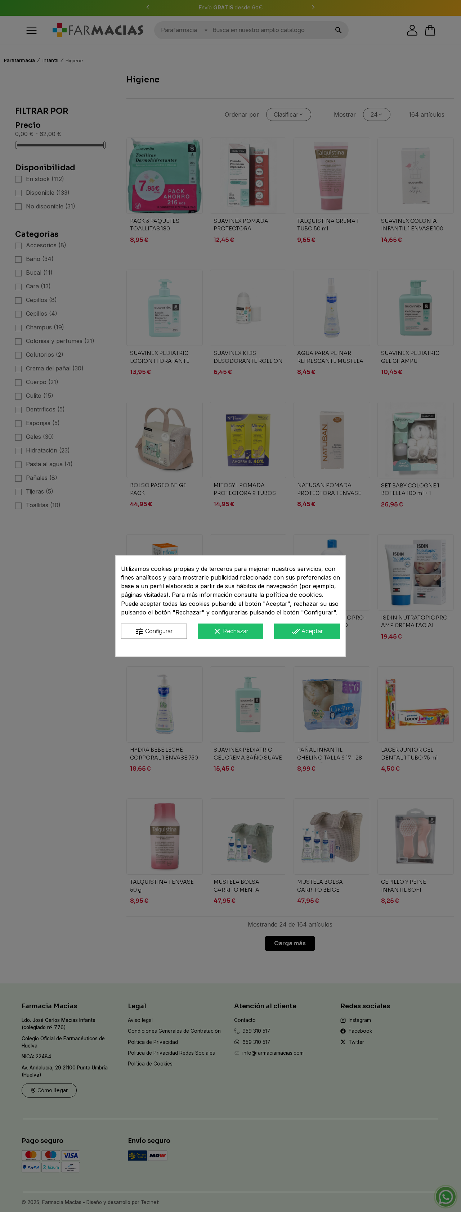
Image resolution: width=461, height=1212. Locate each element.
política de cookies (294, 594)
